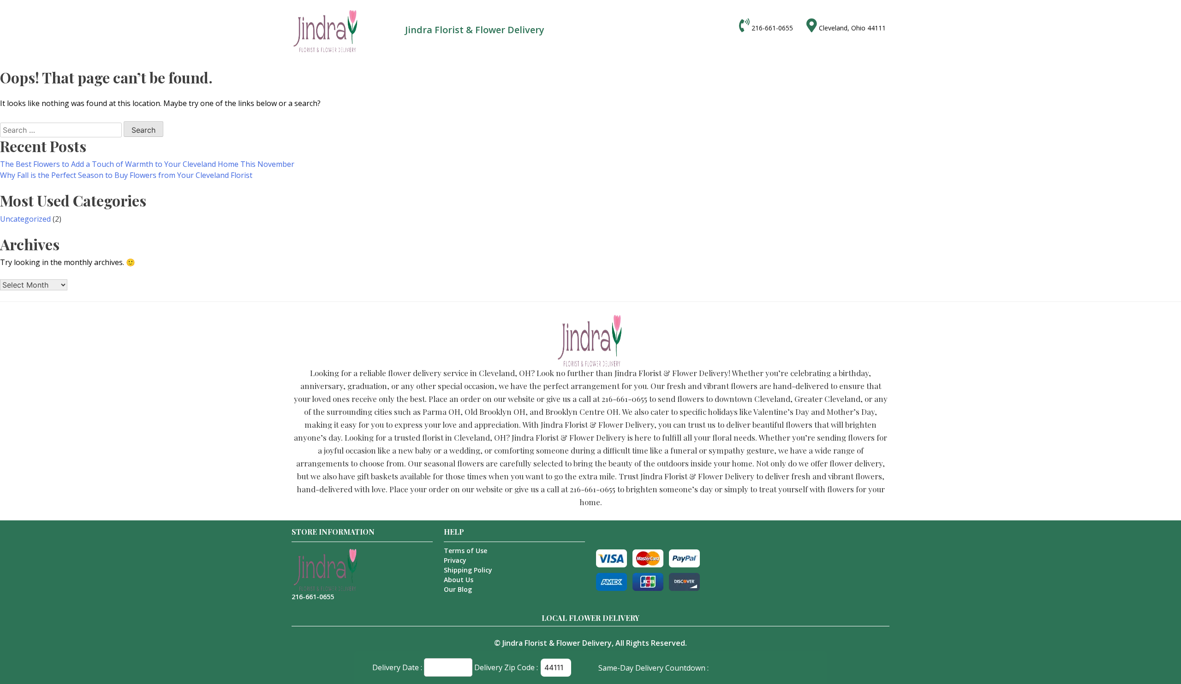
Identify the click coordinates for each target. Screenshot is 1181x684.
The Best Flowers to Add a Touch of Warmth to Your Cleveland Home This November (147, 164)
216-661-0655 (772, 28)
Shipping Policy (468, 570)
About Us (458, 579)
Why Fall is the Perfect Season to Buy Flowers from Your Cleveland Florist (126, 175)
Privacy (455, 560)
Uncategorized (25, 219)
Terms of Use (465, 550)
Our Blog (458, 589)
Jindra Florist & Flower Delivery (557, 643)
